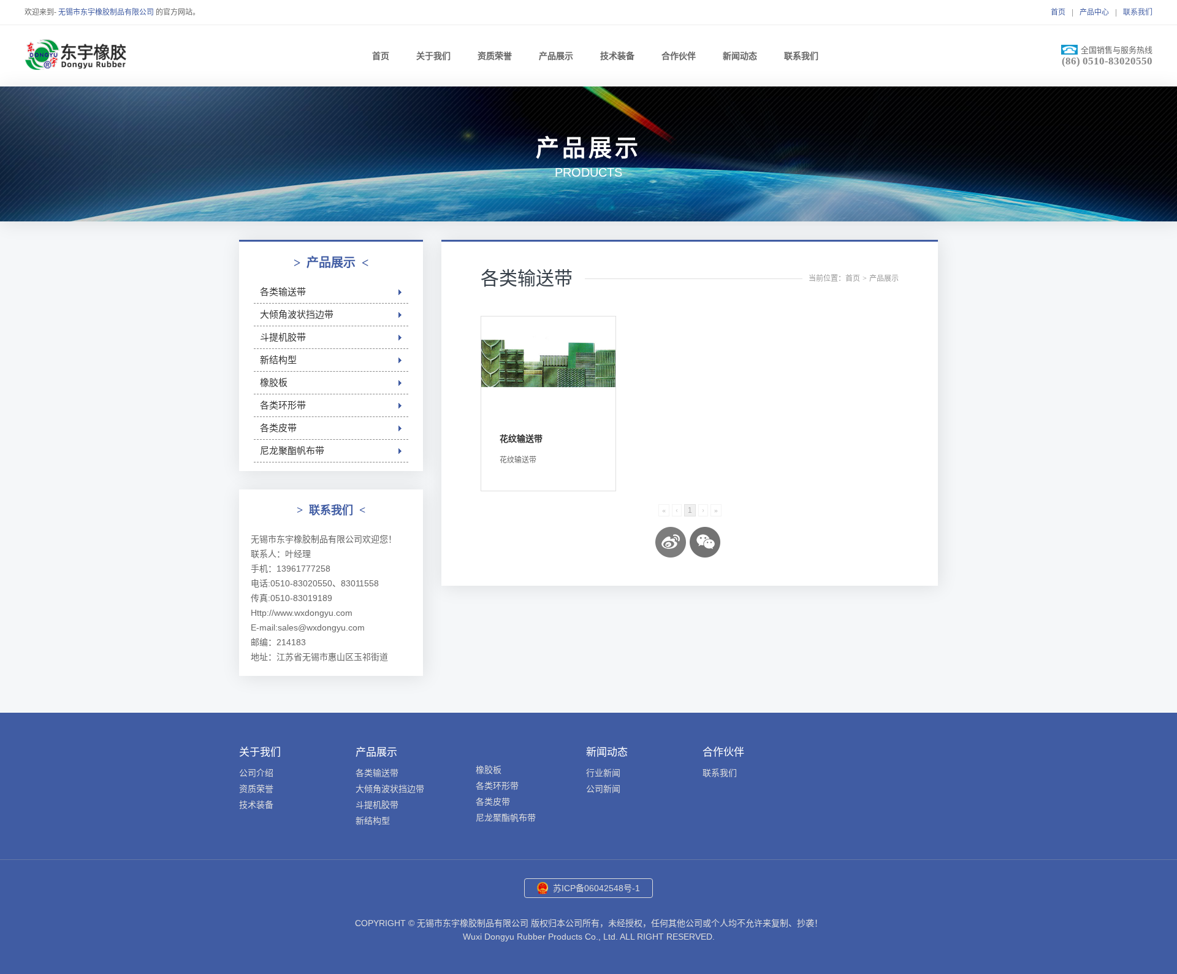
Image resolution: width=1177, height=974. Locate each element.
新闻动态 (740, 56)
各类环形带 (283, 405)
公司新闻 (603, 789)
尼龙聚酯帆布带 (292, 450)
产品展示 (556, 56)
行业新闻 (603, 773)
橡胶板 (274, 382)
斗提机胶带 (283, 337)
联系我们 (1137, 12)
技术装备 (617, 56)
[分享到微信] (705, 542)
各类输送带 (283, 291)
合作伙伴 (678, 56)
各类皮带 (278, 428)
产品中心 (1094, 12)
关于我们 (433, 56)
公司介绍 (256, 773)
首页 (1058, 12)
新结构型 (278, 360)
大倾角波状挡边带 (296, 314)
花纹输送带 (521, 438)
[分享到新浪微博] (670, 542)
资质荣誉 (495, 56)
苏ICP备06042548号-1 (596, 888)
